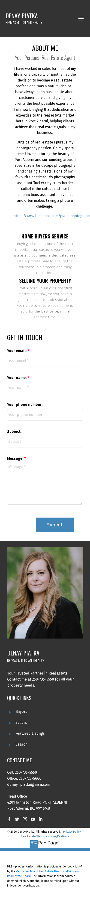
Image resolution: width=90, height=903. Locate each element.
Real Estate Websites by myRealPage (45, 836)
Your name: (17, 377)
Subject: (14, 431)
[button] (9, 819)
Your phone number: (24, 404)
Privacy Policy (72, 831)
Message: (15, 458)
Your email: (17, 351)
